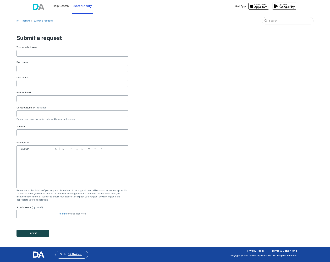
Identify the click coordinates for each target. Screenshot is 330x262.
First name (22, 62)
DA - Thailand (23, 21)
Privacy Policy (255, 251)
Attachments (29, 207)
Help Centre (61, 6)
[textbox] (72, 170)
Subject (20, 127)
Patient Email (23, 93)
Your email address (26, 47)
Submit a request (43, 21)
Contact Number (31, 108)
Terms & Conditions (284, 251)
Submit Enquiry (82, 6)
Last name (22, 78)
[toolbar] (72, 149)
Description (22, 143)
